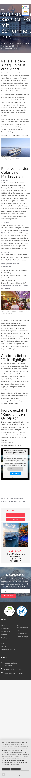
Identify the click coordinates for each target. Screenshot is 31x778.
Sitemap (4, 632)
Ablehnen (6, 769)
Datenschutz (8, 584)
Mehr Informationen (15, 469)
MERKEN (15, 519)
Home (3, 43)
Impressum (5, 626)
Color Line (11, 43)
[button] (4, 541)
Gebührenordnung (7, 635)
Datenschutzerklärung (18, 775)
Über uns (4, 644)
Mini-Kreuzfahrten (23, 43)
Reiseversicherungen (8, 647)
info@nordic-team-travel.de (13, 671)
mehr (25, 769)
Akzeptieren (15, 473)
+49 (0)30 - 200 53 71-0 (12, 667)
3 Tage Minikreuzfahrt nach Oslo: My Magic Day (15, 556)
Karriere (4, 623)
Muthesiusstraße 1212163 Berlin (10, 662)
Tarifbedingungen (23, 634)
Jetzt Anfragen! (15, 515)
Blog (2, 641)
